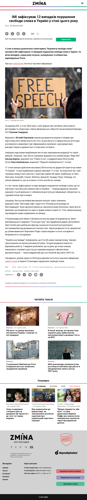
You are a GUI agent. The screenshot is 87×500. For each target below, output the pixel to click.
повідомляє (18, 63)
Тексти (5, 471)
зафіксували (11, 261)
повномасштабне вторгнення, (64, 267)
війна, (14, 267)
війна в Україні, (22, 267)
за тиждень (41, 386)
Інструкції (6, 473)
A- (38, 33)
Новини (5, 468)
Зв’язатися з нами (70, 484)
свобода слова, (17, 271)
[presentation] (9, 395)
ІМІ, (30, 267)
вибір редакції (74, 386)
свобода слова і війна (31, 271)
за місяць (53, 386)
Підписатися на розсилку (70, 477)
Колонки (5, 476)
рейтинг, (8, 271)
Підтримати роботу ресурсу (70, 471)
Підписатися (66, 39)
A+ (32, 33)
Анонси (5, 479)
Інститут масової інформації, (43, 267)
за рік (63, 386)
